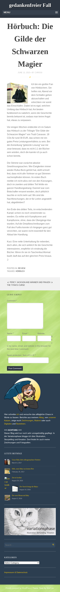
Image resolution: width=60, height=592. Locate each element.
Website (41, 333)
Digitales (8, 424)
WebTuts (50, 588)
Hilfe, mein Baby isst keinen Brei (23, 469)
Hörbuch (20, 271)
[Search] (51, 544)
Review (21, 268)
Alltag (41, 417)
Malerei (37, 420)
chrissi (38, 73)
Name (10, 333)
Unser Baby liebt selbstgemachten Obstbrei (26, 460)
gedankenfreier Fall (30, 5)
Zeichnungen (27, 420)
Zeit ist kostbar (17, 478)
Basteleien (20, 424)
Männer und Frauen (40, 282)
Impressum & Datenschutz (15, 572)
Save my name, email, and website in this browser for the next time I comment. (29, 342)
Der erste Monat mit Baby (20, 495)
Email (25, 333)
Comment (12, 301)
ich (17, 414)
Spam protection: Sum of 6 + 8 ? (21, 355)
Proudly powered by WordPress (18, 588)
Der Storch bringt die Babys (29, 487)
